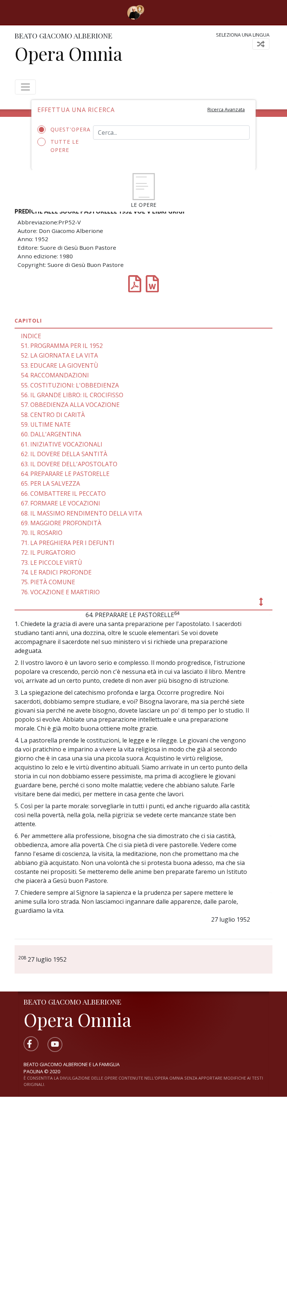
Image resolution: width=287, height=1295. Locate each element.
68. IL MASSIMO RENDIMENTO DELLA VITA (81, 513)
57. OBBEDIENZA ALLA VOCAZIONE (70, 405)
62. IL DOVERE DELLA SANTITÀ (64, 454)
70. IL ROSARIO (41, 533)
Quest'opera (66, 129)
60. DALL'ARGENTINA (51, 434)
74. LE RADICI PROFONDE (56, 572)
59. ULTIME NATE (46, 424)
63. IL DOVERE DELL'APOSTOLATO (69, 464)
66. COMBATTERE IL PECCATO (63, 493)
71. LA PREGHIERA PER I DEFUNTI (67, 543)
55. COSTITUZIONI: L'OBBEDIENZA (70, 385)
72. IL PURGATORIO (48, 552)
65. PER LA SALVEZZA (50, 483)
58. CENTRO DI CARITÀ (53, 415)
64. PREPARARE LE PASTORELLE (65, 474)
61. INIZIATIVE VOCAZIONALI (61, 444)
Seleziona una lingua (242, 34)
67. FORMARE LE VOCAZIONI (60, 503)
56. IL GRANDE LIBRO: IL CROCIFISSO (72, 395)
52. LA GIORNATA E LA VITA (59, 355)
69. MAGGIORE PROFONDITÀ (61, 523)
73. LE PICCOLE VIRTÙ (51, 562)
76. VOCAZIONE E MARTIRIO (60, 592)
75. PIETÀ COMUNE (48, 582)
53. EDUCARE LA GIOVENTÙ (59, 365)
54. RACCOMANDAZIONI (55, 375)
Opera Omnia (68, 53)
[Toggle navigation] (155, 12)
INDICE (31, 336)
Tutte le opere (64, 145)
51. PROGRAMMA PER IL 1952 (62, 346)
